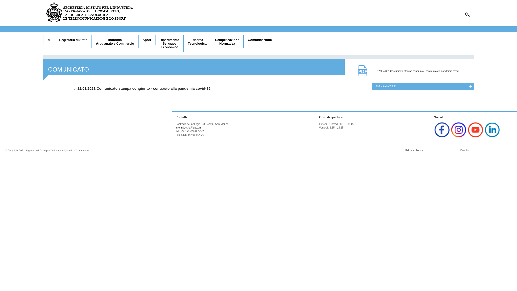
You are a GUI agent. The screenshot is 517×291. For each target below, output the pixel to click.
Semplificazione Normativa (227, 41)
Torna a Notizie (386, 86)
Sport (147, 40)
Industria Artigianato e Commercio (115, 41)
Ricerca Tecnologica (197, 41)
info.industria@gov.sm (188, 127)
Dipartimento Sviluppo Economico (169, 43)
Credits (464, 150)
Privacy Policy (414, 150)
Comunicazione (260, 40)
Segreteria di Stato (73, 40)
